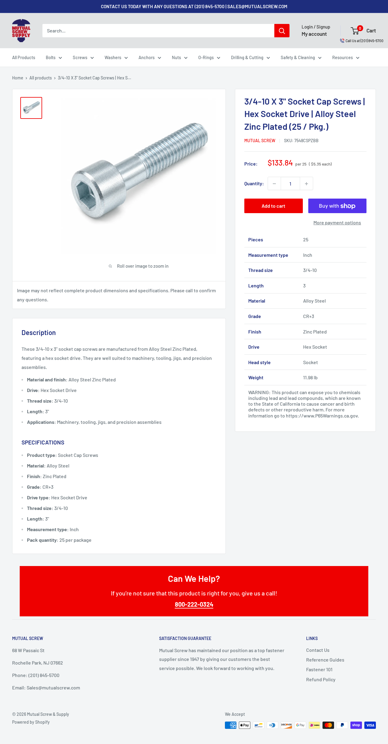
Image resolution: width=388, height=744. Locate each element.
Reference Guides (325, 659)
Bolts (50, 57)
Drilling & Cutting (247, 57)
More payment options (337, 223)
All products (40, 77)
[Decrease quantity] (274, 183)
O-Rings (206, 57)
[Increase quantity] (306, 183)
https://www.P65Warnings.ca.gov (322, 415)
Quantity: (254, 183)
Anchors (147, 57)
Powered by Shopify (31, 722)
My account (314, 34)
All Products (23, 57)
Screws (80, 57)
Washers (113, 57)
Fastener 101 (319, 669)
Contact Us (317, 650)
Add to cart (273, 206)
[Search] (281, 30)
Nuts (176, 57)
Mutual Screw (259, 140)
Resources (342, 57)
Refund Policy (321, 679)
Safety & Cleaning (298, 57)
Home (17, 77)
